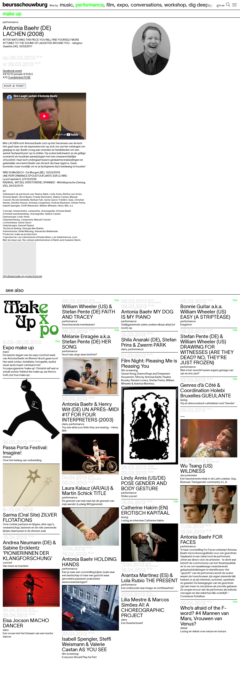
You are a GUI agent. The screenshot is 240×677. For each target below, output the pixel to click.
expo (122, 4)
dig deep (201, 4)
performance (90, 4)
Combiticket (19, 77)
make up (12, 13)
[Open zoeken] (228, 5)
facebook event (12, 70)
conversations (146, 4)
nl (218, 5)
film (110, 4)
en (223, 5)
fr (220, 5)
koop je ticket (14, 85)
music (66, 4)
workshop (175, 4)
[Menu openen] (234, 5)
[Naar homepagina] (25, 5)
